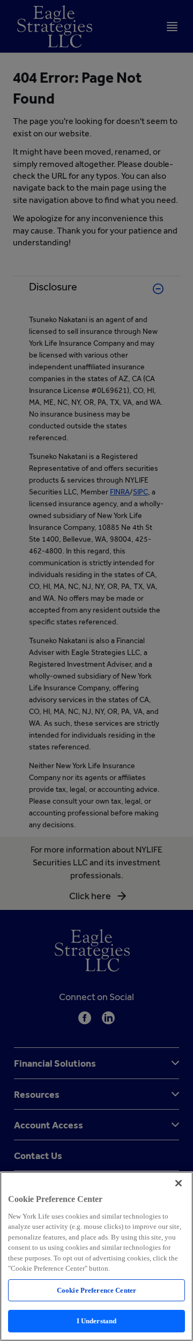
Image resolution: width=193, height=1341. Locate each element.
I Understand (97, 1321)
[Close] (178, 1183)
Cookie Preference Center (96, 1290)
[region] (96, 1256)
